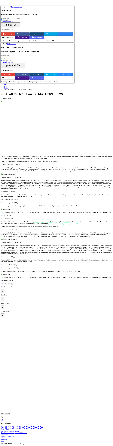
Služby (3, 431)
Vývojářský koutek (18, 431)
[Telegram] (41, 427)
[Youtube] (16, 427)
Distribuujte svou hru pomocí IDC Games (14, 433)
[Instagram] (9, 427)
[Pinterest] (13, 427)
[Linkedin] (38, 427)
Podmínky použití (4, 434)
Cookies (2, 437)
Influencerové (11, 431)
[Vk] (23, 427)
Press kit (2, 441)
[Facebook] (2, 427)
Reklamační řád (4, 439)
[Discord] (30, 427)
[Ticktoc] (27, 427)
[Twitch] (20, 427)
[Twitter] (6, 427)
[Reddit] (34, 427)
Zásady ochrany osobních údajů (7, 436)
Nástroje (6, 431)
